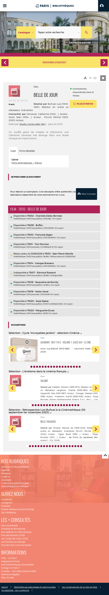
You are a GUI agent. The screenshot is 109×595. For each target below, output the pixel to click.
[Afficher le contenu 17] (74, 367)
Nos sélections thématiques (16, 532)
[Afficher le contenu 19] (80, 367)
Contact (12, 558)
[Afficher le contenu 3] (34, 367)
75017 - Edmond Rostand (42, 272)
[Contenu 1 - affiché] (29, 367)
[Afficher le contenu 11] (57, 367)
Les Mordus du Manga (13, 541)
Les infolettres (8, 512)
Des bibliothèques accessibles (17, 564)
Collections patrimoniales (15, 483)
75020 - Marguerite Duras (40, 310)
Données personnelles (24, 571)
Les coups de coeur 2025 (14, 538)
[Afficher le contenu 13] (63, 367)
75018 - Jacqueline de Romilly (42, 282)
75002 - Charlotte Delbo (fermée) (44, 215)
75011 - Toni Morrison (38, 244)
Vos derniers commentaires (16, 545)
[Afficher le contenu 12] (60, 367)
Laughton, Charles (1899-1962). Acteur (76, 390)
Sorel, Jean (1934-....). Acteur (25, 117)
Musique (6, 473)
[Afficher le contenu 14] (65, 367)
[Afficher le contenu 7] (46, 367)
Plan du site (7, 577)
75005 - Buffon (35, 225)
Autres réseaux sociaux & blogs (17, 509)
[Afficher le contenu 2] (31, 367)
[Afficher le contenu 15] (68, 367)
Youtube (5, 506)
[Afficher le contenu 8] (48, 367)
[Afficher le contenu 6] (43, 367)
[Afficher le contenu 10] (54, 367)
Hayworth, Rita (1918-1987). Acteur (57, 393)
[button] (103, 5)
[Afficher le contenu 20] (81, 446)
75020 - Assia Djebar (38, 301)
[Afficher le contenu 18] (77, 367)
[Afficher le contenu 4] (37, 367)
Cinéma (5, 476)
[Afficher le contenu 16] (71, 367)
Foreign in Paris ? (10, 568)
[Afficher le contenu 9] (51, 367)
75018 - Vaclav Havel (37, 291)
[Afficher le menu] (5, 6)
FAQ (3, 558)
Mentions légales (10, 574)
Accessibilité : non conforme (15, 590)
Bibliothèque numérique (14, 486)
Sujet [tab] (13, 151)
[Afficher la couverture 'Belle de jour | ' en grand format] (14, 90)
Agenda (5, 470)
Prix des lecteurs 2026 (13, 535)
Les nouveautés (9, 525)
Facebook (6, 499)
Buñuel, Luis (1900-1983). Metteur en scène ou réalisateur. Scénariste (39, 107)
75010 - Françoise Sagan (40, 234)
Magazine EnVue (10, 561)
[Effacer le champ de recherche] (79, 32)
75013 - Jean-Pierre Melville (59, 253)
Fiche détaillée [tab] (27, 151)
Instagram (6, 502)
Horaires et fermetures (13, 528)
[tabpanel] (38, 161)
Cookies (5, 571)
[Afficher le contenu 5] (40, 367)
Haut (105, 455)
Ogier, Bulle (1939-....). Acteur (73, 434)
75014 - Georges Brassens (40, 263)
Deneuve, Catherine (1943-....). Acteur (47, 114)
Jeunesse (6, 480)
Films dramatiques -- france (26, 163)
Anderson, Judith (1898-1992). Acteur (73, 396)
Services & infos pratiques (15, 466)
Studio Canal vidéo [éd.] (32, 124)
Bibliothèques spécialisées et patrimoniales (35, 587)
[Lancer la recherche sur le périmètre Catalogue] (86, 32)
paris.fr (4, 587)
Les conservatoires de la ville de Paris (79, 587)
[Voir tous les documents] (81, 333)
